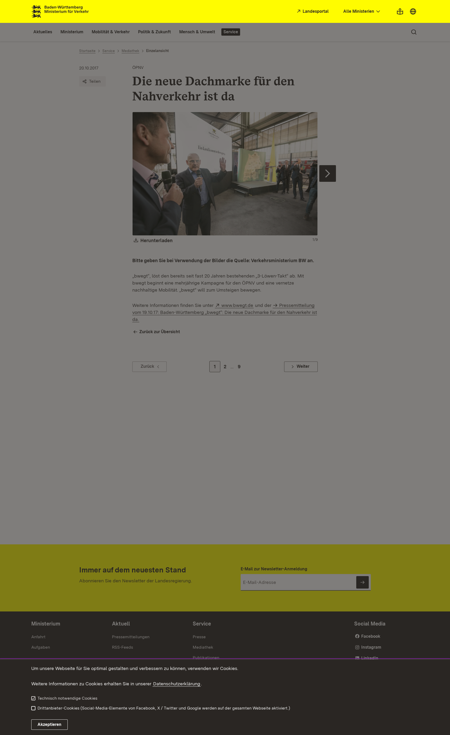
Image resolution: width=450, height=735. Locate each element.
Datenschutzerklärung (176, 683)
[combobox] (362, 11)
